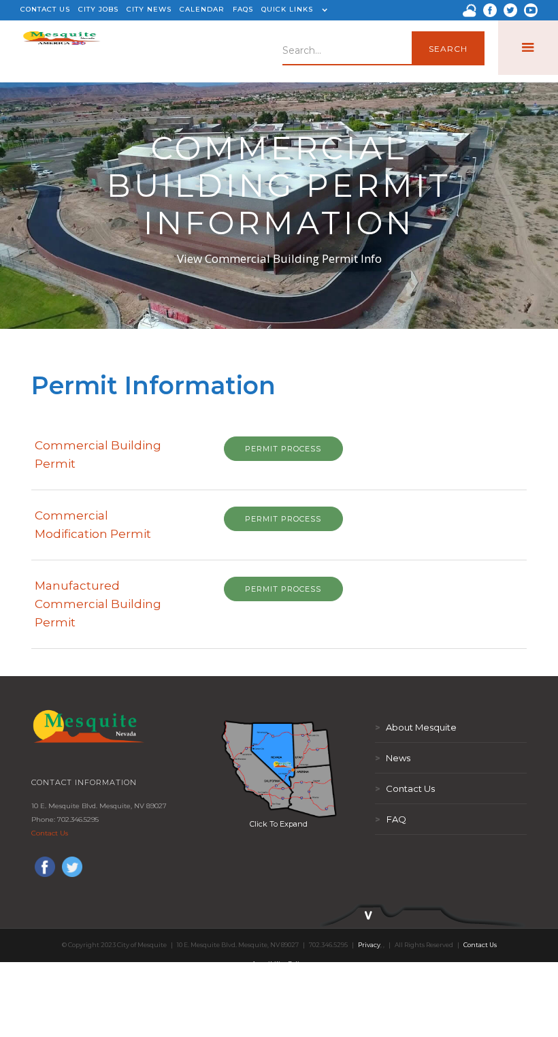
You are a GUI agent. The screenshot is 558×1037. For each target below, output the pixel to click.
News (392, 757)
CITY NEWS (149, 9)
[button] (292, 10)
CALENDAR (202, 9)
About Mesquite (416, 727)
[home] (61, 47)
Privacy (369, 944)
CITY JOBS (98, 9)
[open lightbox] (279, 769)
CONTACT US (45, 9)
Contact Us (49, 833)
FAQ (390, 819)
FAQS (243, 9)
